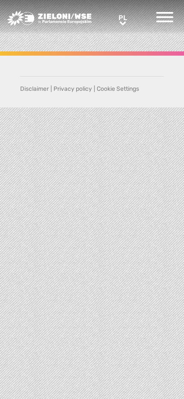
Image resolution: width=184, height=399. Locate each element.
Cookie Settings (118, 88)
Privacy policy (72, 88)
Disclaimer (34, 88)
